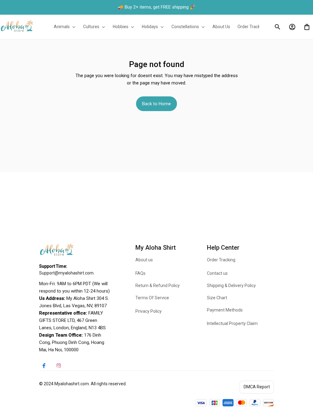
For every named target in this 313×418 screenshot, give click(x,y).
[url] (66, 273)
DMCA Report (257, 386)
